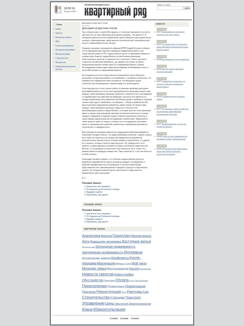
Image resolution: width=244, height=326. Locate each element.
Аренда (106, 236)
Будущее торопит (94, 192)
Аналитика (91, 236)
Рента (123, 292)
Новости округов (97, 274)
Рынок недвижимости (64, 45)
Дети (85, 241)
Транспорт (133, 297)
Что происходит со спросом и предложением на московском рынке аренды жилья (172, 47)
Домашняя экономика (105, 241)
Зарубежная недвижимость (102, 252)
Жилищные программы (65, 49)
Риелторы (134, 291)
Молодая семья (94, 268)
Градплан (121, 235)
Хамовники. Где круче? (97, 195)
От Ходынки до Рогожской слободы (103, 189)
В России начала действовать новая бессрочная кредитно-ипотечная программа (172, 151)
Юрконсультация (109, 309)
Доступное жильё (136, 241)
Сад (146, 291)
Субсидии (118, 297)
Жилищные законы (63, 37)
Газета (58, 29)
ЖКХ (57, 41)
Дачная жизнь (140, 236)
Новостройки (124, 274)
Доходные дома (88, 247)
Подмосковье (115, 286)
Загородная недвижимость (115, 246)
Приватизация (135, 286)
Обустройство (93, 280)
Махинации (106, 263)
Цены (110, 303)
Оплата (122, 280)
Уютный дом (60, 62)
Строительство (96, 297)
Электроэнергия (139, 303)
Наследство (145, 269)
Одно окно (109, 280)
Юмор (87, 309)
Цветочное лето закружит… (99, 186)
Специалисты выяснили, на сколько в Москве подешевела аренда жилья (171, 84)
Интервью (133, 252)
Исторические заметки (96, 258)
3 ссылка (135, 318)
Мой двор (138, 263)
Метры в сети (123, 263)
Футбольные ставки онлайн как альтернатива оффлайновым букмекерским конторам (172, 111)
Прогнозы (89, 291)
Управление (93, 303)
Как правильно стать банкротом (175, 59)
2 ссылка (124, 318)
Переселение (94, 286)
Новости (160, 24)
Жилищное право (62, 54)
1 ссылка (114, 318)
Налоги (134, 268)
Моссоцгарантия (117, 268)
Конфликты (120, 258)
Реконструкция (108, 291)
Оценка (132, 281)
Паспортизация (141, 281)
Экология (121, 303)
